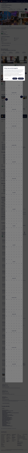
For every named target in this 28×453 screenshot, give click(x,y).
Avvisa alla (14, 78)
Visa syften (6, 78)
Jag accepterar (21, 78)
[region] (14, 73)
